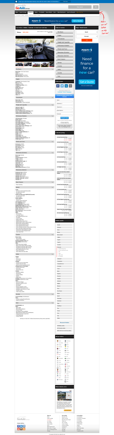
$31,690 (68, 169)
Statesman (59, 298)
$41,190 (68, 192)
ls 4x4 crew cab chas (33, 15)
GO (95, 7)
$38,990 (68, 190)
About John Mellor (80, 428)
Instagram (69, 92)
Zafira (58, 318)
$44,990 (68, 143)
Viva (58, 313)
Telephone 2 (59, 107)
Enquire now (64, 118)
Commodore (59, 261)
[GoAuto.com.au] (22, 9)
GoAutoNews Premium (81, 418)
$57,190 (68, 215)
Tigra (58, 303)
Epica (58, 271)
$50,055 (68, 174)
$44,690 (68, 207)
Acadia (58, 224)
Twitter (64, 92)
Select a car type (65, 418)
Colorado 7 (59, 258)
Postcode (59, 113)
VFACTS (64, 428)
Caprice (58, 239)
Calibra (58, 237)
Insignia (58, 278)
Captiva (58, 242)
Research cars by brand (66, 419)
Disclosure (79, 429)
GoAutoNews (79, 419)
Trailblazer (59, 305)
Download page (68, 410)
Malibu (58, 283)
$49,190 (68, 187)
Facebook (60, 92)
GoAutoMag (79, 421)
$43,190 (68, 154)
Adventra (59, 227)
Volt (58, 315)
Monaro (58, 286)
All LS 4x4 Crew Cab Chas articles (64, 330)
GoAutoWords (79, 423)
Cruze (58, 268)
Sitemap (48, 430)
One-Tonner (59, 291)
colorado (26, 15)
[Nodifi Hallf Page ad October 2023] (86, 89)
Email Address (60, 110)
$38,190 (68, 164)
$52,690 (68, 197)
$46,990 (68, 185)
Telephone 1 (59, 103)
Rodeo (58, 293)
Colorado (59, 247)
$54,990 (68, 214)
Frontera (59, 276)
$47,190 (68, 144)
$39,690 (68, 149)
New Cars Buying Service (52, 429)
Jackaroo (59, 281)
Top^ (53, 69)
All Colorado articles (61, 328)
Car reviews (49, 419)
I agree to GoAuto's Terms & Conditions (64, 120)
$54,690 (67, 210)
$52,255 (68, 176)
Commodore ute (60, 263)
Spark (58, 295)
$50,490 (68, 195)
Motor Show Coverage (51, 428)
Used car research (65, 425)
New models (49, 422)
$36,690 (68, 159)
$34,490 (68, 158)
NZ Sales (63, 429)
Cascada (59, 244)
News (48, 425)
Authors (78, 425)
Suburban (59, 300)
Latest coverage (50, 418)
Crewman (59, 266)
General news (64, 426)
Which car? (64, 421)
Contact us (79, 426)
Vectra (58, 310)
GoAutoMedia (79, 417)
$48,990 (68, 200)
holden (22, 15)
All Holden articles (60, 325)
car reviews (18, 15)
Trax (58, 308)
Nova (58, 288)
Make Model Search (51, 426)
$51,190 (68, 202)
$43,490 (68, 138)
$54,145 (68, 182)
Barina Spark (60, 234)
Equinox (59, 273)
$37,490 (68, 148)
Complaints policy (80, 430)
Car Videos (49, 421)
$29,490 (68, 168)
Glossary (63, 430)
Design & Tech (79, 422)
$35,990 (68, 163)
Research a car (64, 417)
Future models (49, 423)
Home (48, 417)
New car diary (64, 422)
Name (58, 100)
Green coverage (65, 423)
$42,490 (68, 205)
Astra (58, 229)
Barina (58, 232)
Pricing (39, 15)
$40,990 (68, 153)
